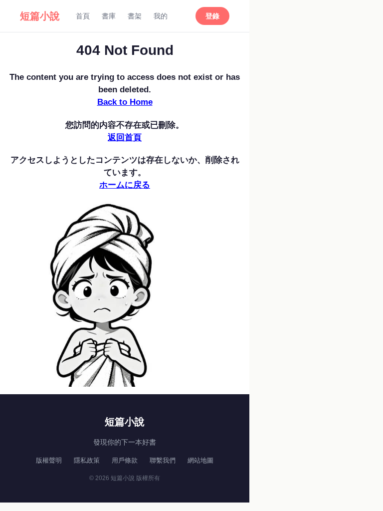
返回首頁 (125, 137)
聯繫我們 (163, 460)
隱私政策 (87, 460)
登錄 (212, 16)
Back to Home (125, 102)
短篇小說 (40, 15)
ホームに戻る (124, 185)
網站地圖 (200, 460)
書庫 (109, 16)
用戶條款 (125, 460)
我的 (161, 16)
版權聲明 (49, 460)
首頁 (83, 16)
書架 (135, 16)
